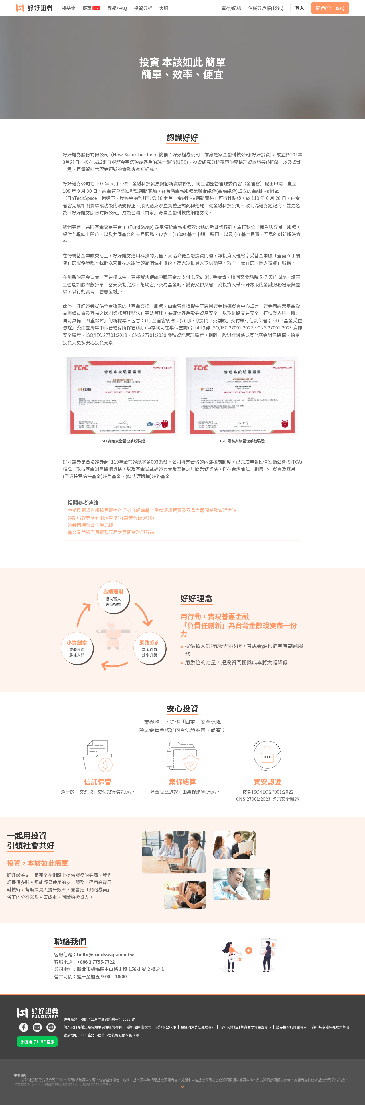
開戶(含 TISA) (330, 8)
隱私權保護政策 (139, 1027)
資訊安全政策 (165, 1027)
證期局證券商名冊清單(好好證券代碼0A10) (111, 517)
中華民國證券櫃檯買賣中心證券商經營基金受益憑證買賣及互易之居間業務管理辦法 (152, 510)
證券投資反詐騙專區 (291, 1027)
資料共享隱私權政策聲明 (330, 1027)
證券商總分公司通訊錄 (90, 524)
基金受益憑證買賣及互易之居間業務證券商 (111, 532)
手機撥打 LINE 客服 (37, 1041)
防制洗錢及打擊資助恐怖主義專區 (245, 1027)
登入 (299, 8)
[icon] (24, 1025)
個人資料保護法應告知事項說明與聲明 (93, 1027)
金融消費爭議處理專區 (198, 1027)
